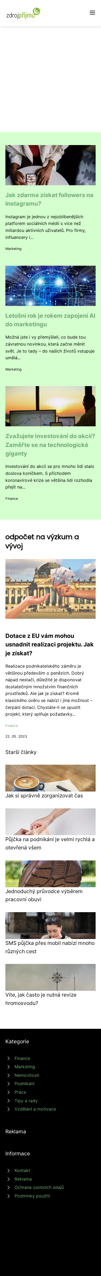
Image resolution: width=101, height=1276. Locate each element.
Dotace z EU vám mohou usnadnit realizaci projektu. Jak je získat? (49, 644)
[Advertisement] (50, 79)
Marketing (13, 249)
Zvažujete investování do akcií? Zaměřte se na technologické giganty (50, 444)
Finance (11, 499)
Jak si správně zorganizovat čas (44, 795)
